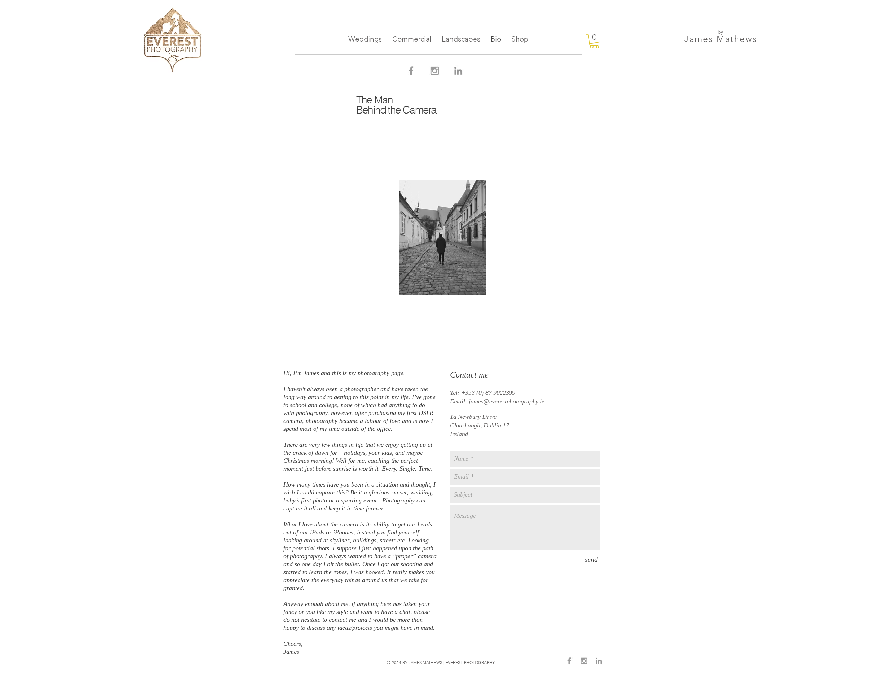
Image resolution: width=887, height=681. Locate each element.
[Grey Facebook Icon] (411, 70)
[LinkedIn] (458, 70)
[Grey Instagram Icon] (434, 70)
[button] (594, 41)
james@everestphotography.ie (506, 401)
